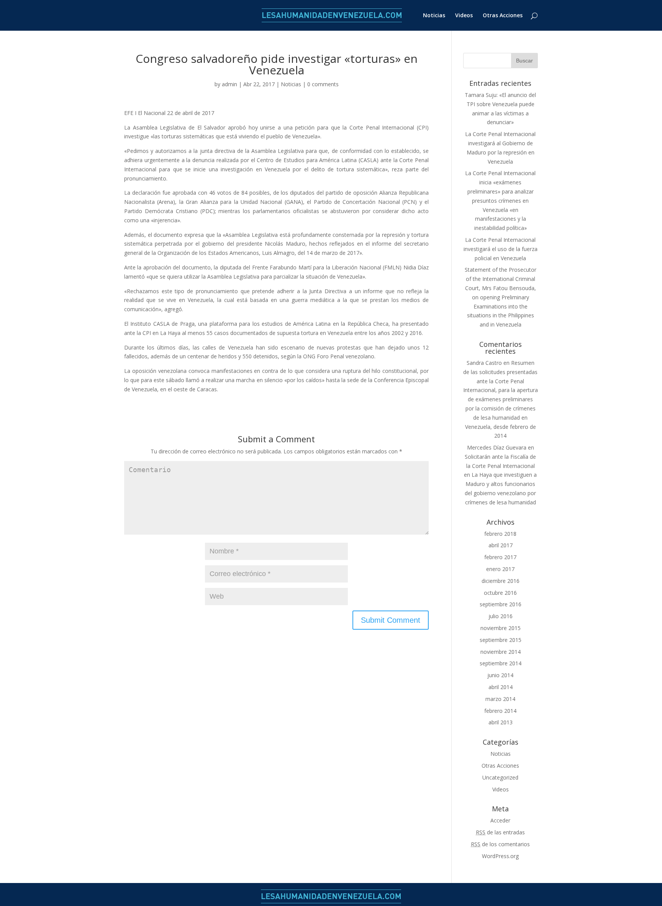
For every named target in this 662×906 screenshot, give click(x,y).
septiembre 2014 (500, 663)
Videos (464, 16)
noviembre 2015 (500, 628)
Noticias (434, 16)
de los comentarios (500, 844)
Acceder (500, 820)
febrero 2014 (500, 710)
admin (229, 84)
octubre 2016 (500, 592)
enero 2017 (500, 569)
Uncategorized (500, 777)
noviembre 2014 (500, 651)
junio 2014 (500, 675)
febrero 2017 (500, 557)
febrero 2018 (500, 533)
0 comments (323, 84)
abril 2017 (500, 545)
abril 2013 (500, 722)
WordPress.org (500, 856)
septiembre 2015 (500, 639)
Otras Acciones (503, 16)
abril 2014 (500, 687)
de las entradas (500, 832)
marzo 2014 (500, 698)
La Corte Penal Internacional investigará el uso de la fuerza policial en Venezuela (500, 249)
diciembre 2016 (500, 580)
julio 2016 (500, 616)
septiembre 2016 (500, 604)
